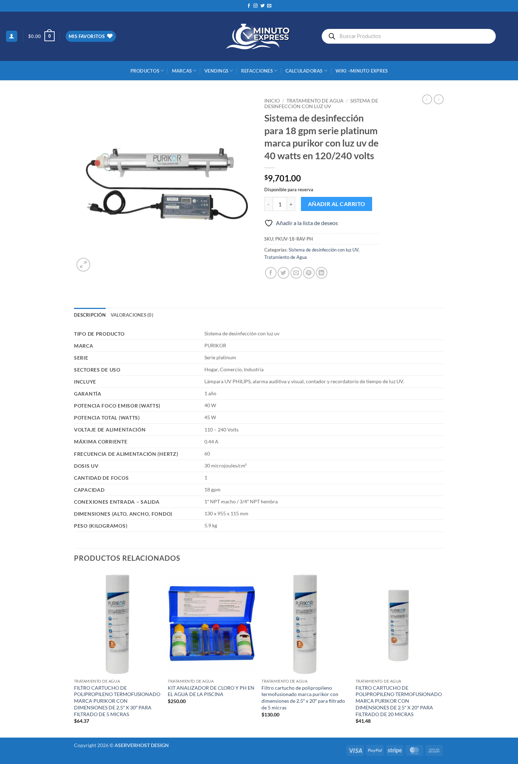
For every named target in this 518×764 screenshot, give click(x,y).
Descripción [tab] (90, 315)
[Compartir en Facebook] (271, 273)
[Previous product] (439, 99)
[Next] (442, 653)
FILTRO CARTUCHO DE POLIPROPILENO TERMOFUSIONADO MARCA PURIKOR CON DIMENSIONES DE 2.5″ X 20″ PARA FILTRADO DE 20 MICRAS (399, 701)
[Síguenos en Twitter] (262, 6)
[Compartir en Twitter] (283, 273)
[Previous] (74, 653)
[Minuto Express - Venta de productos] (259, 36)
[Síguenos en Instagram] (255, 6)
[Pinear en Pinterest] (309, 273)
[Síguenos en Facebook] (249, 6)
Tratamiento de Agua (315, 101)
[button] (11, 36)
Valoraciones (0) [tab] (132, 315)
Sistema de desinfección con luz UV (321, 103)
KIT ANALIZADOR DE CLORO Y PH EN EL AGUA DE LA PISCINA (211, 691)
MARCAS (182, 71)
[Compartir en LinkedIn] (321, 273)
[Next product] (427, 99)
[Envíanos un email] (269, 6)
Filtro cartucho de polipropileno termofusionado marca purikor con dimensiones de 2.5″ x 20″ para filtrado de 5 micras (303, 697)
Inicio (272, 101)
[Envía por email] (296, 273)
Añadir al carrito (336, 204)
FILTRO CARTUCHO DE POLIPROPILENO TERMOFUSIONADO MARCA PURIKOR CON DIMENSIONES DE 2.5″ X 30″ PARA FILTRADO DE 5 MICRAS (117, 701)
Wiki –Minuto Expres (361, 71)
